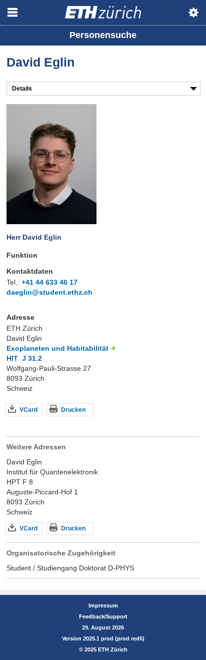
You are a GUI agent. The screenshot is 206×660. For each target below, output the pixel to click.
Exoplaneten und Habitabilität (57, 348)
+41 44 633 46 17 (50, 282)
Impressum (103, 605)
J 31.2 (32, 358)
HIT (12, 358)
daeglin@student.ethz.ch (49, 292)
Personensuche (103, 35)
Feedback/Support (103, 616)
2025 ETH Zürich (106, 649)
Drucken (73, 409)
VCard (29, 409)
